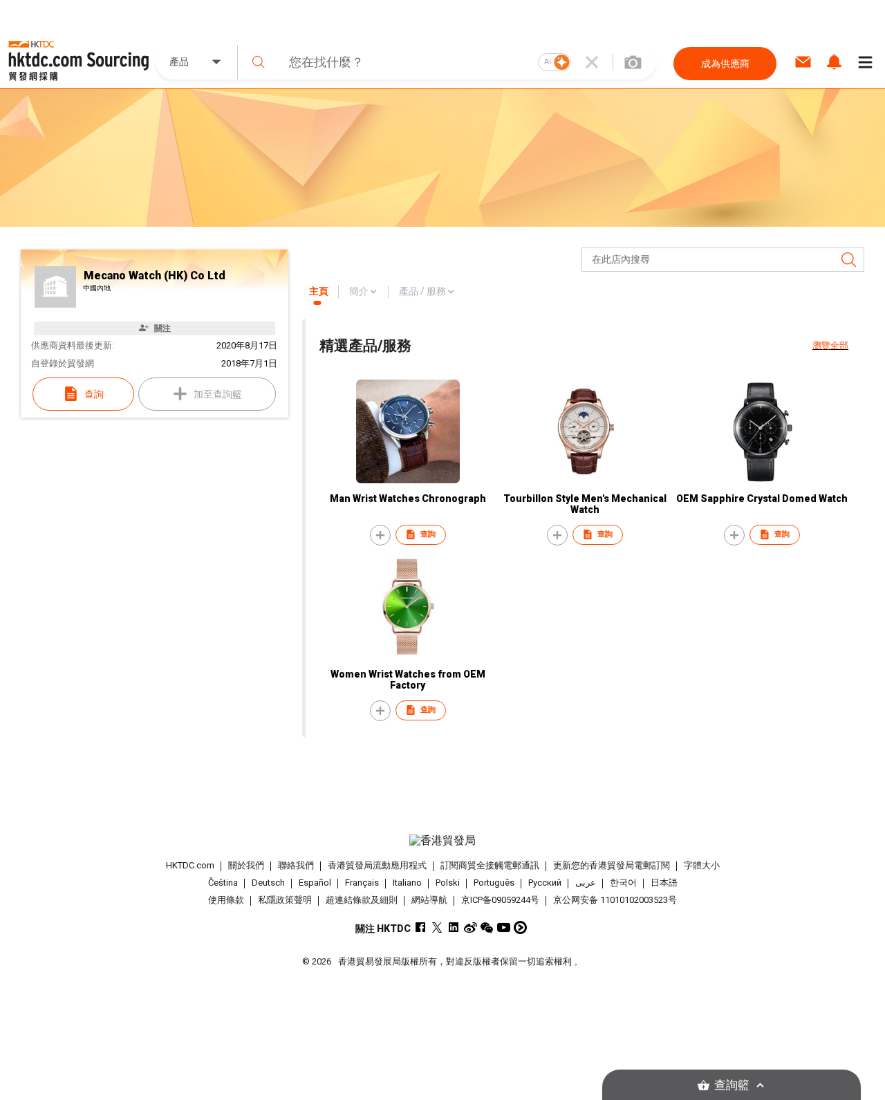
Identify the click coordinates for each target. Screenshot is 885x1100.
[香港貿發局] (442, 841)
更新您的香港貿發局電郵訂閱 (611, 865)
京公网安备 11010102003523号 (615, 900)
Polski (448, 882)
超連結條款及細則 (362, 900)
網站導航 (429, 900)
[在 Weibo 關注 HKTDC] (470, 927)
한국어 (623, 882)
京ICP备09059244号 (500, 900)
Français (362, 882)
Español (315, 882)
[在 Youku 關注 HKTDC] (520, 927)
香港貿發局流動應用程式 (377, 865)
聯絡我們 (296, 865)
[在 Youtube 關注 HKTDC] (503, 927)
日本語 (664, 882)
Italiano (407, 882)
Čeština (223, 882)
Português (494, 882)
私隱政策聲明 (285, 900)
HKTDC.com (190, 865)
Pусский (544, 882)
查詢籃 (731, 1085)
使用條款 (226, 900)
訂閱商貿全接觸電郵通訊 (489, 865)
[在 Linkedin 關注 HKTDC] (453, 927)
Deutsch (268, 882)
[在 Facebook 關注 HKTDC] (420, 927)
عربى (585, 882)
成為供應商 (725, 63)
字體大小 (702, 865)
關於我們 (246, 865)
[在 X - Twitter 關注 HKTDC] (437, 927)
